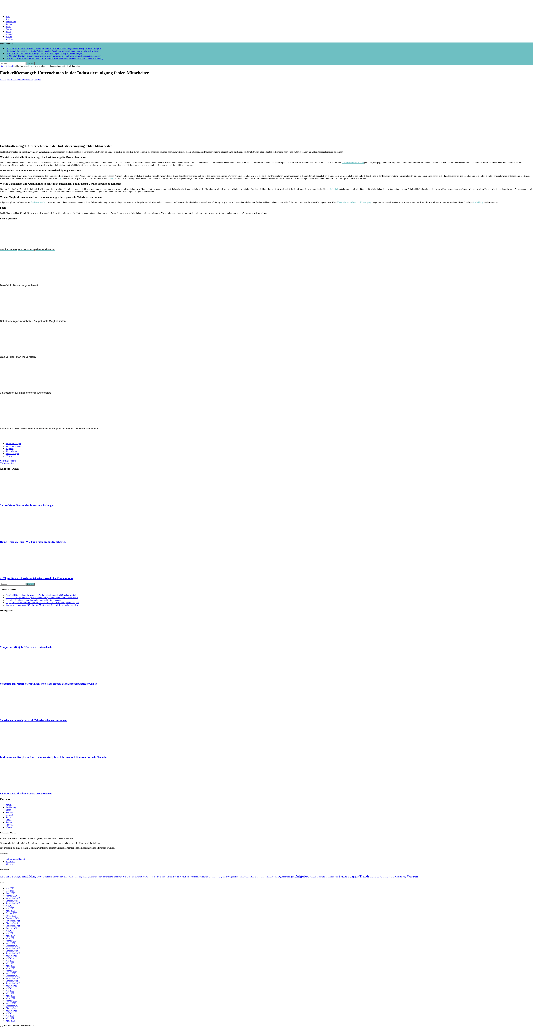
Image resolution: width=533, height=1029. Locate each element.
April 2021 (10, 1021)
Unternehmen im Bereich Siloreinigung (354, 202)
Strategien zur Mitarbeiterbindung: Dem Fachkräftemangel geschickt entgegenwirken (48, 683)
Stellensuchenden (38, 202)
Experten (93, 877)
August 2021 (11, 1011)
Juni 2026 (10, 888)
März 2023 (10, 968)
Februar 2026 (11, 896)
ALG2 (9, 876)
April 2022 (10, 996)
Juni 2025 (10, 908)
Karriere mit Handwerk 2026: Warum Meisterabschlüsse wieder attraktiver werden (42, 605)
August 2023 (11, 956)
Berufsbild (47, 877)
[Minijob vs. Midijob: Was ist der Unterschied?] (24, 642)
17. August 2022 (7, 79)
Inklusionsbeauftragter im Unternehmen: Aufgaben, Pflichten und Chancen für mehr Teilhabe (53, 757)
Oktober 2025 (12, 901)
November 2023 (13, 948)
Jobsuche (194, 877)
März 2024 (10, 938)
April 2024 (10, 936)
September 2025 (13, 903)
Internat (181, 876)
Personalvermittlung (265, 877)
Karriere (9, 29)
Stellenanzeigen (12, 453)
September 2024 (13, 926)
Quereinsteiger (286, 876)
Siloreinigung (11, 451)
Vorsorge (9, 34)
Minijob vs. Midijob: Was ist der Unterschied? (26, 647)
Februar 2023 (11, 971)
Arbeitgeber (17, 877)
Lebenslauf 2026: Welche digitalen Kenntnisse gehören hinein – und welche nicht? (42, 597)
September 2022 (13, 983)
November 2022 (13, 978)
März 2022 (10, 998)
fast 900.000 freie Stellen (353, 162)
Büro (112, 178)
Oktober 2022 (12, 981)
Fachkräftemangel (13, 443)
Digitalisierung (84, 877)
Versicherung (383, 877)
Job (59, 178)
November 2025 (13, 898)
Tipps (354, 876)
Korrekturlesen (212, 877)
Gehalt (130, 877)
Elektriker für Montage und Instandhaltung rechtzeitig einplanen (33, 600)
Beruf (8, 26)
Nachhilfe (247, 877)
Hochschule (156, 877)
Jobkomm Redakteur (24, 79)
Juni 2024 (10, 933)
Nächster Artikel (7, 463)
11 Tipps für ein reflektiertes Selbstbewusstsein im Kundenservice (36, 578)
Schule (9, 19)
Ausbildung (11, 21)
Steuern (320, 877)
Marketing (227, 877)
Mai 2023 (10, 963)
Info (174, 876)
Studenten (326, 877)
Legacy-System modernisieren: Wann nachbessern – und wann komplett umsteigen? (42, 602)
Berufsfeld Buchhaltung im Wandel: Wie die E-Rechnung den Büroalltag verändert (42, 595)
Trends (364, 876)
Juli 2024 (10, 931)
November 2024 (13, 921)
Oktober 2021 (12, 1008)
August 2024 (11, 928)
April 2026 (10, 893)
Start (8, 16)
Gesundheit (137, 877)
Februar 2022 (11, 1001)
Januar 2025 (11, 916)
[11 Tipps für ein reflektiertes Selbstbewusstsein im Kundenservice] (24, 573)
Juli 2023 (10, 958)
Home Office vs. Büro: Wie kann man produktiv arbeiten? (33, 541)
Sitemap (9, 864)
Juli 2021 (10, 1013)
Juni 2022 (10, 991)
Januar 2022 (11, 1003)
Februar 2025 (11, 913)
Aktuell (9, 805)
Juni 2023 (10, 961)
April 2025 (10, 911)
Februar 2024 (11, 941)
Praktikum (275, 877)
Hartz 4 (146, 876)
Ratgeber (9, 448)
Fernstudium (120, 876)
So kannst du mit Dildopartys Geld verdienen (26, 793)
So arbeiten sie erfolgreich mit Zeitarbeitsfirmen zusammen (33, 720)
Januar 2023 (11, 973)
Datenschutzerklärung (15, 859)
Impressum (10, 861)
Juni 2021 (10, 1016)
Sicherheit (334, 189)
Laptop (220, 877)
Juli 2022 (10, 988)
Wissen (9, 36)
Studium (9, 24)
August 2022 (11, 986)
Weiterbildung (400, 877)
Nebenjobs (254, 877)
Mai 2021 (10, 1018)
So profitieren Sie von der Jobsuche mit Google (26, 505)
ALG (3, 876)
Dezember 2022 (13, 976)
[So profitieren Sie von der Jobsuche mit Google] (24, 500)
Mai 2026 (10, 891)
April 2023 (10, 966)
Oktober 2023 (12, 951)
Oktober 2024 (12, 923)
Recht (8, 31)
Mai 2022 (10, 993)
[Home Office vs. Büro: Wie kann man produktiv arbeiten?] (24, 536)
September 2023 (13, 953)
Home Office (167, 877)
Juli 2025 (10, 906)
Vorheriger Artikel (8, 461)
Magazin (9, 39)
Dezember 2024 (13, 918)
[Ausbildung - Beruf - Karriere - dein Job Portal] (266, 6)
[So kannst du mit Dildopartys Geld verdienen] (24, 788)
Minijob (241, 877)
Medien (235, 877)
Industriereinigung (14, 446)
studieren (334, 877)
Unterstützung (374, 877)
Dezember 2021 (13, 1006)
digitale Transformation (71, 877)
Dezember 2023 (13, 946)
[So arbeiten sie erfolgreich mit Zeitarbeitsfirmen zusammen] (24, 715)
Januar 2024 (11, 943)
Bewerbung (58, 877)
